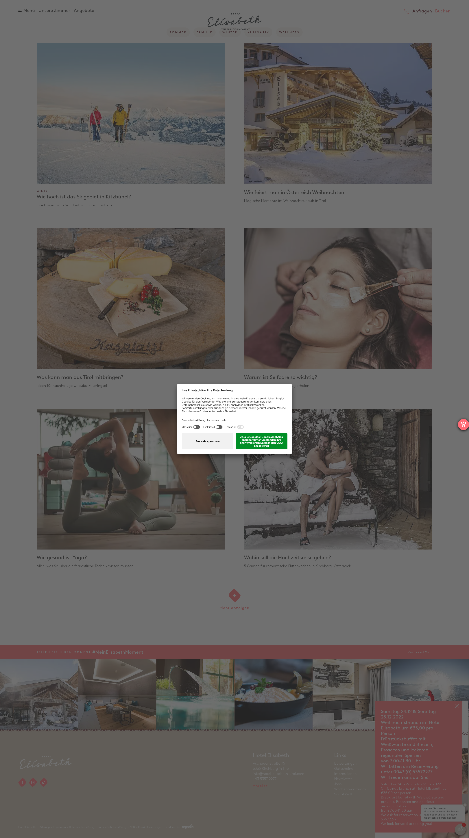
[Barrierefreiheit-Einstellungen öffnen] (463, 424)
